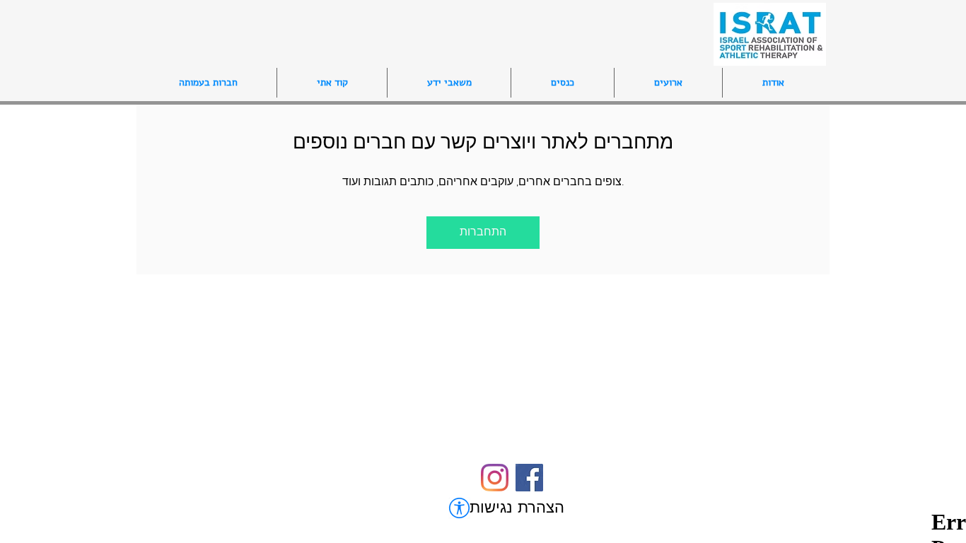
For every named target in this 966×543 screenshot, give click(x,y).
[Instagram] (494, 477)
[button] (562, 83)
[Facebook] (529, 477)
